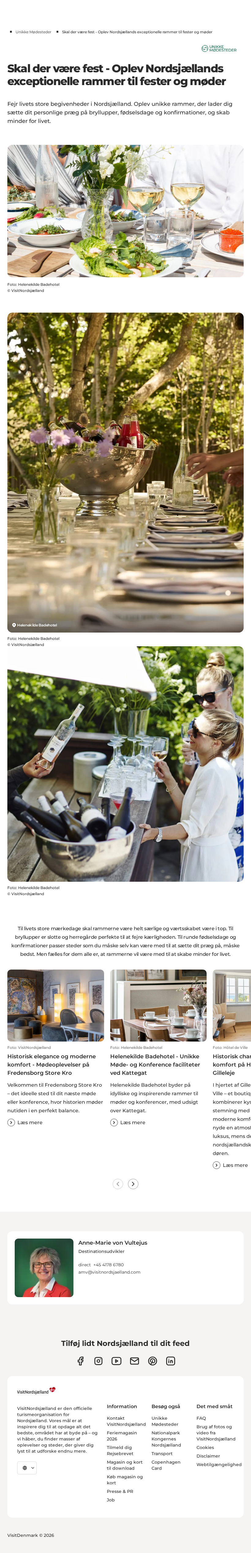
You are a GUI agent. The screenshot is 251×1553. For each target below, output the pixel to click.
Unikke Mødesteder (33, 32)
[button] (55, 1085)
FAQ (201, 1418)
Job (111, 1500)
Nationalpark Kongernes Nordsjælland (166, 1439)
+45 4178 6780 (108, 1265)
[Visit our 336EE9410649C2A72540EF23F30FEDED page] (134, 1361)
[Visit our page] (80, 1361)
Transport (162, 1453)
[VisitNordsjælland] (36, 1390)
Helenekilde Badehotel (37, 625)
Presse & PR (120, 1491)
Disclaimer (208, 1456)
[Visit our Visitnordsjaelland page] (116, 1361)
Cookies (205, 1447)
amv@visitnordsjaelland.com (109, 1272)
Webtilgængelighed (219, 1464)
